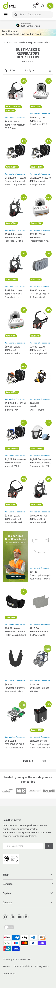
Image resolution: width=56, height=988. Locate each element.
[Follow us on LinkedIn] (26, 917)
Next (44, 761)
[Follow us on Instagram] (12, 917)
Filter (12, 70)
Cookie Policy (9, 973)
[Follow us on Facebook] (5, 917)
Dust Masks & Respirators (15, 118)
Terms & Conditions (23, 966)
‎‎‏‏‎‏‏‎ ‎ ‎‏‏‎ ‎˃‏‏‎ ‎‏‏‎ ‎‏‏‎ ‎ (49, 846)
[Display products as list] (49, 70)
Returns (6, 966)
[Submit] (15, 14)
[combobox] (32, 14)
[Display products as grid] (44, 70)
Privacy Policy (42, 966)
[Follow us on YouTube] (19, 917)
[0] (34, 6)
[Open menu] (6, 14)
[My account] (42, 6)
